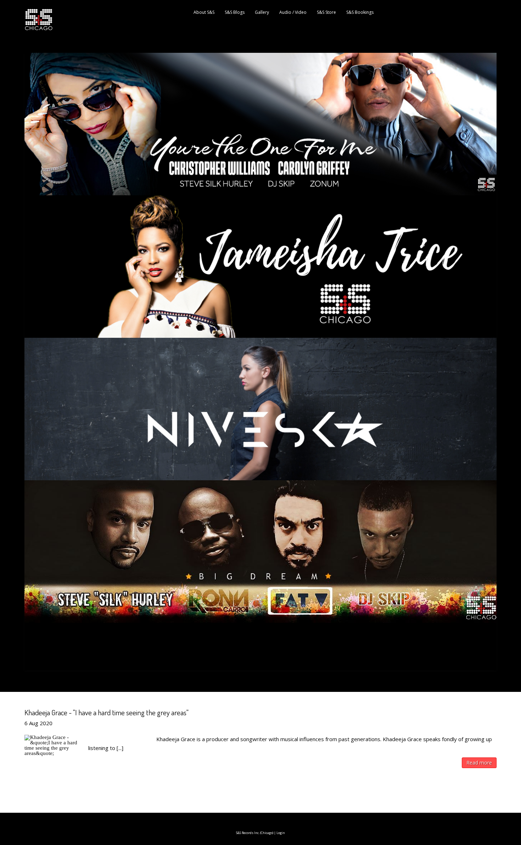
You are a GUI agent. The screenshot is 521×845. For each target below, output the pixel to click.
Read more (479, 762)
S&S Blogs (235, 12)
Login (280, 832)
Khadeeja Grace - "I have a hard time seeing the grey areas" (106, 712)
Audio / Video (293, 12)
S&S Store (326, 12)
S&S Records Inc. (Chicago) (254, 832)
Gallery (262, 12)
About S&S (204, 12)
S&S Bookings (360, 12)
